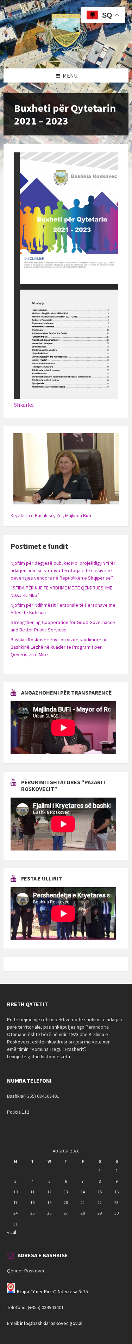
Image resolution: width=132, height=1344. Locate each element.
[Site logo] (66, 54)
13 (66, 1191)
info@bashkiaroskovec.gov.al (51, 1323)
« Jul (11, 1232)
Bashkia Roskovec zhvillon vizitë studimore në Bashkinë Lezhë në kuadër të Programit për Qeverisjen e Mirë (59, 647)
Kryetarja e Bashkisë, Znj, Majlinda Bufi (51, 515)
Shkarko (24, 404)
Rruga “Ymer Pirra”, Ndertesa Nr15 (52, 1291)
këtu (65, 1056)
